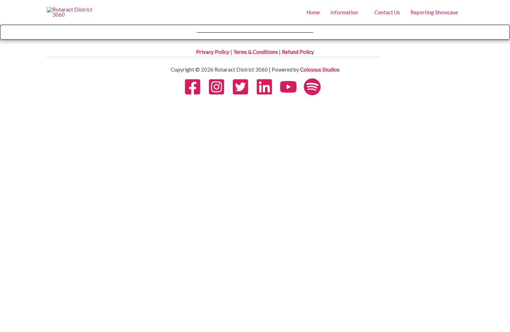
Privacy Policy (213, 52)
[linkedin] (267, 87)
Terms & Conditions (256, 52)
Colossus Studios (320, 69)
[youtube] (291, 87)
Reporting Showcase (434, 12)
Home (313, 12)
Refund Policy (298, 52)
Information (344, 12)
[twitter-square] (243, 87)
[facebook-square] (195, 87)
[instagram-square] (219, 87)
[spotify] (315, 87)
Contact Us (387, 12)
